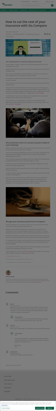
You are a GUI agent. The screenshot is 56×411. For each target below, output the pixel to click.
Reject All (50, 408)
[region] (28, 406)
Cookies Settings (5, 408)
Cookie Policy (4, 405)
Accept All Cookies (40, 408)
